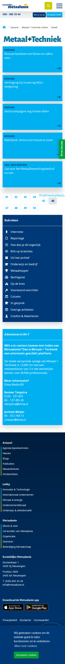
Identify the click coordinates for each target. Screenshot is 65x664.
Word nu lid (39, 14)
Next (60, 195)
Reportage (17, 238)
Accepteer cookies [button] (26, 655)
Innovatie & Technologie (16, 489)
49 (25, 208)
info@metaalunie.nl (13, 584)
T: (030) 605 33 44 (13, 581)
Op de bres (18, 284)
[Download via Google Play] (36, 607)
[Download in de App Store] (13, 607)
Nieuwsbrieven (11, 469)
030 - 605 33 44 (11, 14)
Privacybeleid (10, 620)
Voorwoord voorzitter (24, 290)
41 (6, 197)
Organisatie (9, 536)
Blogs (6, 458)
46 (52, 201)
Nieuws (7, 453)
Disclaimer (25, 620)
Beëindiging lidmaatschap (17, 546)
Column (16, 296)
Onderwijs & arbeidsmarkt (17, 510)
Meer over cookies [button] (25, 645)
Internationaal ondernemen (18, 494)
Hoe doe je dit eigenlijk (26, 245)
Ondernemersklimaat (14, 505)
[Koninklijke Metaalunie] (22, 5)
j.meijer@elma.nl (15, 420)
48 (16, 208)
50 (34, 208)
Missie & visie (10, 525)
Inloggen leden (54, 14)
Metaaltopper (20, 271)
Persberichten (10, 474)
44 (34, 197)
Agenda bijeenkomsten (15, 448)
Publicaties (8, 463)
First (42, 195)
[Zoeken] (48, 6)
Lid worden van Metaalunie (18, 531)
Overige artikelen (22, 310)
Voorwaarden (41, 620)
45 (43, 201)
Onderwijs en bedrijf (24, 264)
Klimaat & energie (13, 500)
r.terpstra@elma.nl (16, 404)
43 (25, 197)
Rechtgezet (18, 277)
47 (6, 208)
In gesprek (18, 303)
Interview (17, 232)
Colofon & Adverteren (24, 316)
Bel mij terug (62, 148)
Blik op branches (22, 251)
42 (16, 197)
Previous (51, 195)
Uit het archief (20, 258)
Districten (8, 541)
